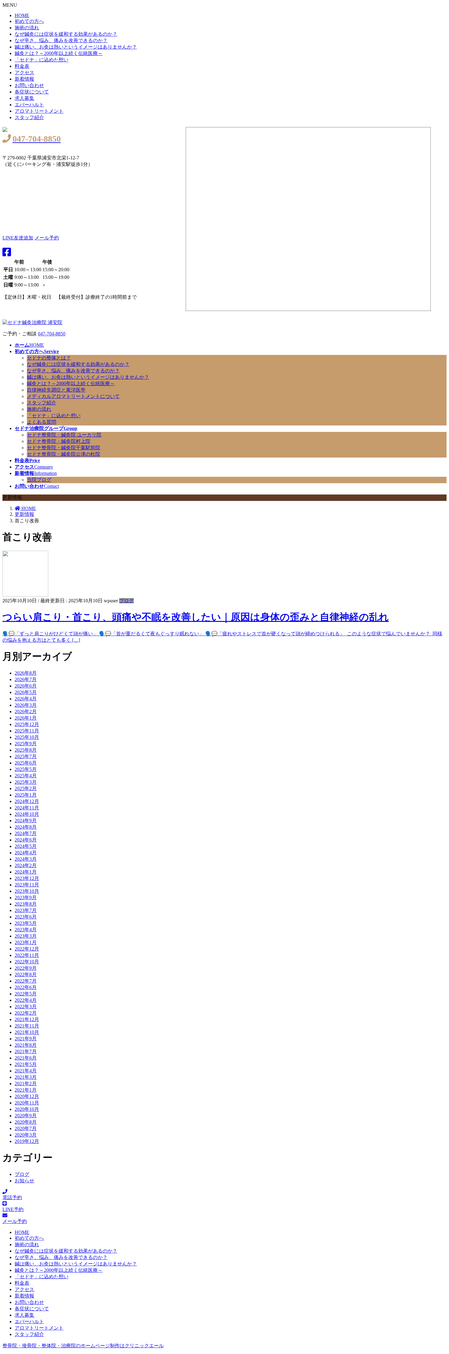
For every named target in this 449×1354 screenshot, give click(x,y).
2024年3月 (26, 859)
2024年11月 (27, 807)
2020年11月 (27, 1102)
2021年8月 (26, 1045)
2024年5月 (26, 846)
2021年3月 (26, 1077)
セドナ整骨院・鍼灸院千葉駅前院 (63, 447)
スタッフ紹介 (29, 117)
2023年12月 (27, 878)
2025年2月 (26, 788)
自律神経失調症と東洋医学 (56, 389)
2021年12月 (27, 1019)
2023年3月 (26, 936)
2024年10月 (27, 814)
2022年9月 (26, 968)
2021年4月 (26, 1070)
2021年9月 (26, 1038)
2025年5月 (26, 769)
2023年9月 (26, 897)
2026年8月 (26, 673)
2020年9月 (26, 1115)
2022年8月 (26, 974)
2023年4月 (26, 929)
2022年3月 (26, 1006)
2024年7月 (26, 833)
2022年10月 (27, 961)
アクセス (24, 72)
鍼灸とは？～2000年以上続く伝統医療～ (59, 53)
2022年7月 (26, 981)
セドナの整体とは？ (49, 357)
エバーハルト (29, 104)
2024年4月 (26, 852)
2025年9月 (26, 743)
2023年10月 (27, 891)
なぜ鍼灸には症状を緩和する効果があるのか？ (66, 34)
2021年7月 (26, 1051)
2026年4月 (26, 698)
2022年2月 (26, 1013)
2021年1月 (26, 1090)
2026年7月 (26, 679)
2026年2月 (26, 711)
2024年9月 (26, 820)
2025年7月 (26, 756)
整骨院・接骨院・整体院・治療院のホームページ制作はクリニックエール (83, 1345)
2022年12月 (27, 948)
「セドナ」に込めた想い (41, 59)
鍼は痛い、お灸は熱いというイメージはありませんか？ (76, 46)
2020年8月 (26, 1122)
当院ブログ (39, 479)
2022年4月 (26, 1000)
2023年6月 (26, 916)
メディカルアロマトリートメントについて (73, 396)
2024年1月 (26, 871)
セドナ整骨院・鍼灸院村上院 (58, 441)
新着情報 (24, 79)
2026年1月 (26, 718)
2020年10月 (27, 1109)
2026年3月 (26, 705)
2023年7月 (26, 910)
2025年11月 (27, 730)
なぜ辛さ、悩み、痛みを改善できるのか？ (61, 40)
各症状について (32, 91)
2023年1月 (26, 942)
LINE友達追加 (17, 237)
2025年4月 (26, 775)
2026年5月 (26, 692)
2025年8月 (26, 750)
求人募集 (24, 98)
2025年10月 (27, 737)
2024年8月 (26, 827)
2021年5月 (26, 1064)
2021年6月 (26, 1057)
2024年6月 (26, 839)
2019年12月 (27, 1141)
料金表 (22, 66)
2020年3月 (26, 1134)
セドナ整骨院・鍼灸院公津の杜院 (63, 454)
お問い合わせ (29, 85)
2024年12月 (27, 801)
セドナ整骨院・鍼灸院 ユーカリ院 (64, 434)
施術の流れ (27, 27)
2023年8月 (26, 904)
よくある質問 (41, 422)
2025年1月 (26, 794)
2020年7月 (26, 1128)
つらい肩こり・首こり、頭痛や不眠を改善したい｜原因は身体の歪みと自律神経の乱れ (195, 616)
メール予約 (47, 237)
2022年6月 (26, 987)
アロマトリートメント (39, 111)
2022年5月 (26, 993)
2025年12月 (27, 724)
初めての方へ (29, 21)
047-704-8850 (51, 333)
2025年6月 (26, 762)
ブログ (126, 600)
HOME (22, 15)
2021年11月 (27, 1025)
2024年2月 (26, 865)
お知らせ (24, 1180)
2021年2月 (26, 1083)
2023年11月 (27, 884)
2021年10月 (27, 1032)
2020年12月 (27, 1096)
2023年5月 (26, 923)
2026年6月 (26, 685)
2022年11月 (27, 955)
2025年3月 (26, 782)
